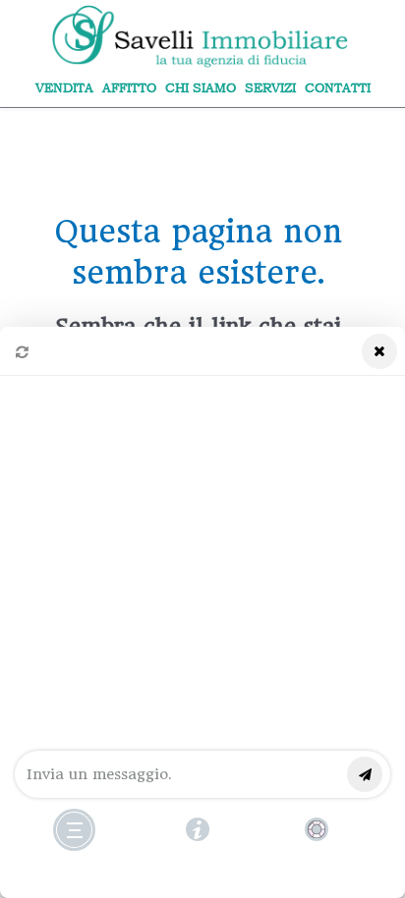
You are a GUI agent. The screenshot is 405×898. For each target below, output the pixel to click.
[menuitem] (64, 88)
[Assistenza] (197, 829)
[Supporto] (316, 829)
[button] (202, 612)
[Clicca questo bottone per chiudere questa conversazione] (74, 830)
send (364, 774)
